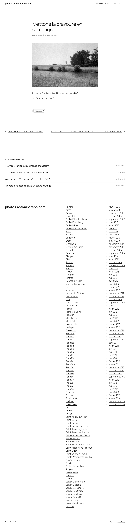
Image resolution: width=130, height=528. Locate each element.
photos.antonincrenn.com (18, 3)
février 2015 (114, 237)
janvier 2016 (115, 209)
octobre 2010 (115, 373)
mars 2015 (114, 234)
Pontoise (70, 392)
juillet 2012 (114, 308)
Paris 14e (70, 345)
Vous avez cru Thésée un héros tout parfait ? (27, 179)
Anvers (69, 206)
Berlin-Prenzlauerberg (77, 228)
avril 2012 (113, 317)
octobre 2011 (115, 336)
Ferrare (69, 268)
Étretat (69, 262)
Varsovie (70, 475)
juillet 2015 (114, 225)
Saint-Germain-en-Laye (77, 426)
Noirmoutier (54, 35)
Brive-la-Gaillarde (74, 246)
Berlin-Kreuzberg (74, 222)
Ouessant (71, 330)
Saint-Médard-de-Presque (79, 447)
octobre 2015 (115, 216)
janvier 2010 (115, 398)
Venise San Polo (74, 494)
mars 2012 (114, 321)
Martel (69, 308)
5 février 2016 (120, 186)
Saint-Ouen (71, 450)
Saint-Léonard (73, 438)
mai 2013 (113, 277)
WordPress (121, 522)
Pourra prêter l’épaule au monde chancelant (27, 166)
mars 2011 (113, 358)
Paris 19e (70, 358)
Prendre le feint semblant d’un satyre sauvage (28, 185)
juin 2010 (113, 382)
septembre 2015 (117, 219)
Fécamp (70, 265)
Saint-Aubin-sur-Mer (76, 416)
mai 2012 (113, 314)
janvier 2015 (115, 240)
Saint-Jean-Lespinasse (77, 432)
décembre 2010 (116, 367)
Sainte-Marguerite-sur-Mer (79, 456)
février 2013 (114, 287)
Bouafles (70, 237)
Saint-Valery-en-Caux (76, 453)
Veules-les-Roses (74, 503)
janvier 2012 (114, 327)
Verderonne (72, 500)
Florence (70, 274)
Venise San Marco (74, 490)
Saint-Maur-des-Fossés (78, 444)
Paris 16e (70, 351)
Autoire (69, 212)
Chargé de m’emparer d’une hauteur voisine (25, 131)
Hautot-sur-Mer (74, 280)
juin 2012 (113, 311)
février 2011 (114, 361)
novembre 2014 (116, 246)
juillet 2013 (114, 271)
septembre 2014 (117, 253)
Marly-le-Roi (72, 305)
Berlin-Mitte (72, 225)
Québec (70, 401)
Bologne (70, 234)
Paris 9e (70, 389)
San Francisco (73, 460)
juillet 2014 (114, 259)
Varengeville (72, 472)
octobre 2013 (115, 262)
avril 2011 (113, 355)
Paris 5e (70, 376)
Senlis (69, 463)
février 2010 (114, 395)
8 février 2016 (120, 166)
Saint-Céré (71, 419)
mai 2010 (113, 385)
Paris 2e (70, 367)
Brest (68, 240)
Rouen (69, 413)
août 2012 (113, 305)
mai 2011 (113, 351)
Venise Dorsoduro (75, 487)
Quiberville (71, 404)
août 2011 (113, 342)
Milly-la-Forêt (72, 317)
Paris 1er (70, 361)
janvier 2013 (114, 290)
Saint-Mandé (72, 441)
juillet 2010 (114, 379)
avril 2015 (113, 231)
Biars (68, 231)
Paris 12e (70, 339)
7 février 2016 (120, 172)
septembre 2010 (117, 376)
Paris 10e (70, 333)
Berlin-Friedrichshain (76, 219)
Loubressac (72, 302)
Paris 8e (70, 385)
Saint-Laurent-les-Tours (78, 435)
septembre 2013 (117, 265)
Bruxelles (70, 250)
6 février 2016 (120, 179)
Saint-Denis (71, 423)
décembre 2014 (116, 243)
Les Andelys (72, 296)
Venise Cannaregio (75, 481)
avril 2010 (113, 389)
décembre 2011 (116, 330)
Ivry (67, 287)
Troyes (69, 469)
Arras (68, 209)
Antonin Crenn (42, 35)
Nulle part (70, 327)
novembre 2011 (116, 333)
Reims (69, 407)
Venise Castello (73, 484)
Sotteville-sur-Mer (75, 466)
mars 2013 (114, 284)
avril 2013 (113, 280)
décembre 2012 (116, 293)
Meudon (70, 314)
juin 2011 (113, 348)
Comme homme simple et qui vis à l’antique (26, 172)
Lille (68, 299)
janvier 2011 (114, 364)
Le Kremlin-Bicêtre (75, 293)
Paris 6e (70, 379)
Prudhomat (71, 398)
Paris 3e (70, 370)
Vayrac (69, 478)
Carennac (71, 253)
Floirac (69, 271)
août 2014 (113, 256)
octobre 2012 (115, 299)
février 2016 (115, 206)
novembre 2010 (116, 370)
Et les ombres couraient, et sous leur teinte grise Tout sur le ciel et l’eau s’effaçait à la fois (86, 131)
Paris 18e (70, 355)
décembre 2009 (117, 401)
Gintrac (69, 277)
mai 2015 (113, 228)
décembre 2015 (116, 212)
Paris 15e (70, 348)
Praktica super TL (38, 111)
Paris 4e (70, 373)
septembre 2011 (116, 339)
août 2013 (113, 268)
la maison (70, 290)
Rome (69, 410)
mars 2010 (114, 392)
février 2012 (114, 324)
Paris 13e (70, 342)
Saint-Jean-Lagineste (76, 429)
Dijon (68, 259)
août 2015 (113, 222)
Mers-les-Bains (73, 311)
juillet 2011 (114, 345)
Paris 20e (70, 364)
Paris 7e (69, 382)
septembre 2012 (117, 302)
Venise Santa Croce (75, 497)
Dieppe (69, 256)
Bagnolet (70, 216)
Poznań (69, 395)
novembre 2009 (117, 404)
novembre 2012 (116, 296)
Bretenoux (71, 243)
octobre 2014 (115, 250)
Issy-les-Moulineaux (76, 284)
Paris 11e (70, 336)
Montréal (70, 321)
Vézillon (70, 506)
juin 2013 (113, 274)
